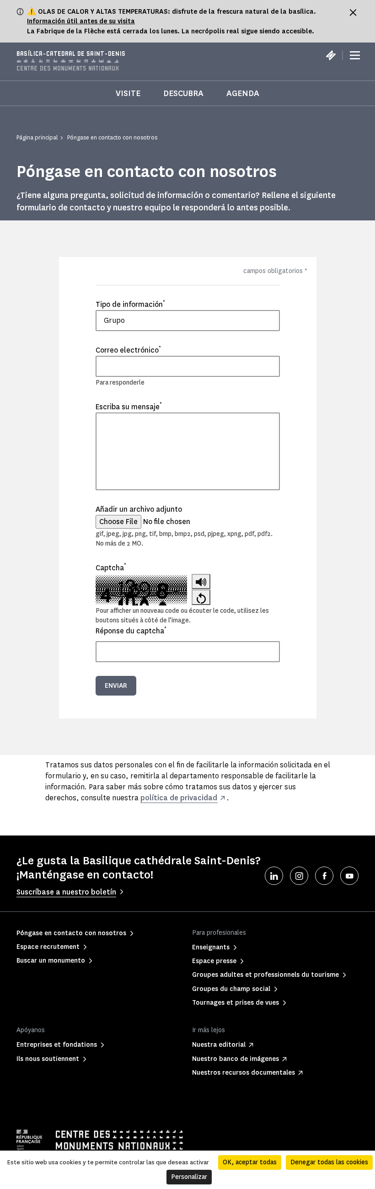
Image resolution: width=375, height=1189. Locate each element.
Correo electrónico (128, 350)
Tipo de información (130, 304)
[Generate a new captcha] (201, 597)
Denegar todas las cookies (329, 1162)
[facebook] (324, 876)
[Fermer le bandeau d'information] (353, 12)
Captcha (111, 567)
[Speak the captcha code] (201, 581)
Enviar (116, 685)
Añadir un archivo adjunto (139, 509)
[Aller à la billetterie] (330, 55)
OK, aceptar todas (250, 1162)
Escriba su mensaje (129, 407)
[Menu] (355, 55)
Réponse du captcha (131, 631)
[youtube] (349, 876)
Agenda (242, 93)
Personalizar (189, 1177)
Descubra (183, 93)
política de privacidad (178, 798)
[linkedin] (274, 876)
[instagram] (299, 876)
